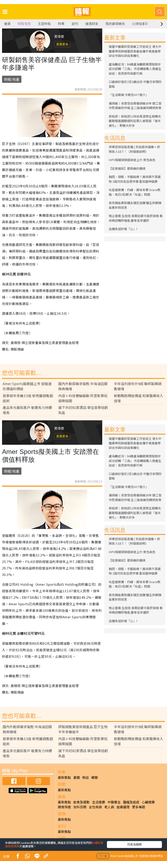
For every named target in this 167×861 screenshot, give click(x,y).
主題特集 (44, 23)
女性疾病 (95, 806)
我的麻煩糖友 (115, 23)
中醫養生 (114, 802)
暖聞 (94, 777)
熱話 (85, 777)
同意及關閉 (134, 844)
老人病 (109, 806)
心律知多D (140, 23)
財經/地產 (11, 79)
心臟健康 (148, 802)
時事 (61, 23)
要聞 (76, 777)
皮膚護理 (123, 806)
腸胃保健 (64, 806)
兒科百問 (79, 806)
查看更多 (62, 44)
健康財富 (91, 23)
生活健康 (98, 802)
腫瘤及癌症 (131, 802)
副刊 (75, 23)
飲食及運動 (81, 802)
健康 (7, 23)
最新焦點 (64, 777)
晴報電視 (24, 23)
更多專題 (138, 806)
